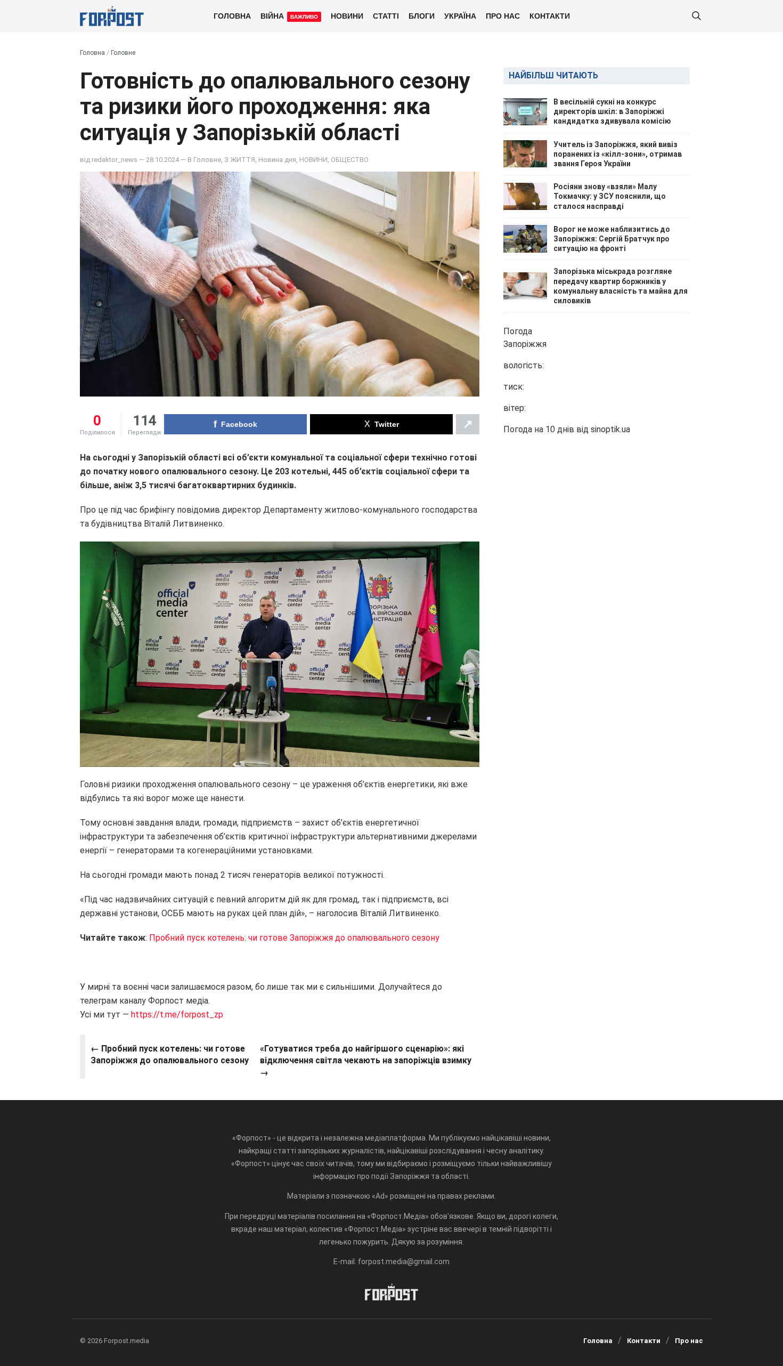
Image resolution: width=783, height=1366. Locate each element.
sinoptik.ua (610, 429)
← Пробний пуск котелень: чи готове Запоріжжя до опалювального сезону (170, 1054)
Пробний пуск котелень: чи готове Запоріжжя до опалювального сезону (294, 938)
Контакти (549, 15)
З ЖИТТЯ (239, 160)
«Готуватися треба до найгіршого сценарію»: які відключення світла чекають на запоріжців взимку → (365, 1061)
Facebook (239, 424)
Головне (123, 52)
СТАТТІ (386, 15)
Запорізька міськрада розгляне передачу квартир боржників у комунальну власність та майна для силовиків (620, 286)
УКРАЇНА (460, 15)
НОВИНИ (347, 15)
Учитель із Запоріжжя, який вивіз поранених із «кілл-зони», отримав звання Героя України (617, 154)
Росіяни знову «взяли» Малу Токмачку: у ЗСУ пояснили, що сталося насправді (609, 196)
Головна (232, 15)
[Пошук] (696, 16)
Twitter (386, 424)
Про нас (503, 15)
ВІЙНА (289, 15)
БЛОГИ (422, 15)
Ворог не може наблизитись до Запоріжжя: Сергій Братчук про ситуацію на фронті (611, 239)
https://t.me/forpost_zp (176, 1014)
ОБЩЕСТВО (350, 160)
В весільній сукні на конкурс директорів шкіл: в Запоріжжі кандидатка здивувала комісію (612, 111)
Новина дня (277, 160)
